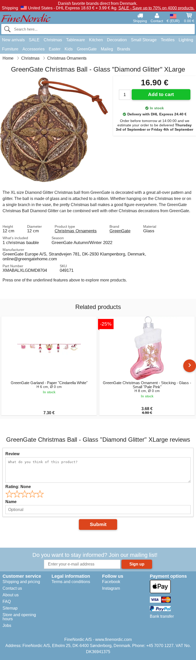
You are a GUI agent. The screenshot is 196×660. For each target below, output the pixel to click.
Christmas (53, 40)
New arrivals (13, 40)
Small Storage (144, 40)
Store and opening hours (19, 617)
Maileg (107, 49)
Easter (54, 49)
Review (12, 454)
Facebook (111, 582)
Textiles (168, 40)
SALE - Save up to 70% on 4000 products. (156, 8)
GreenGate (87, 49)
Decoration (117, 40)
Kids (69, 49)
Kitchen (96, 40)
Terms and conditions (71, 582)
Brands (123, 49)
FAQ (7, 601)
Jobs (7, 625)
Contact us (12, 588)
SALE (34, 40)
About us (11, 595)
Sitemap (10, 608)
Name (11, 502)
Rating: (18, 486)
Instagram (111, 588)
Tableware (75, 40)
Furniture (10, 49)
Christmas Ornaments (76, 230)
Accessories (33, 49)
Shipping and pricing (21, 582)
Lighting (186, 40)
